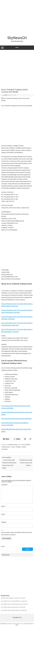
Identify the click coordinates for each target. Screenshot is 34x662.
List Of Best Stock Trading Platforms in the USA (14, 610)
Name (3, 506)
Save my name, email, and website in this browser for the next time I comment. (16, 533)
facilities (18, 446)
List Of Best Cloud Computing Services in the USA (14, 604)
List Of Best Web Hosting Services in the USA (13, 607)
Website (3, 522)
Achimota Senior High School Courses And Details (25, 462)
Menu (17, 47)
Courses (13, 446)
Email (3, 514)
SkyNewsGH (17, 38)
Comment (4, 484)
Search (3, 546)
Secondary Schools (12, 444)
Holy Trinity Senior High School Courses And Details (16, 418)
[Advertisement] (17, 17)
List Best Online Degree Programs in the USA (13, 598)
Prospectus (5, 449)
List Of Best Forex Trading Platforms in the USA (14, 601)
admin (5, 95)
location (24, 446)
